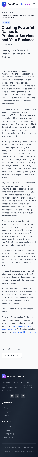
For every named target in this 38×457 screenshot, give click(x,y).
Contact (6, 430)
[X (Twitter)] (17, 396)
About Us (7, 426)
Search (6, 415)
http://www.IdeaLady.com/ (24, 332)
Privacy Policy (8, 434)
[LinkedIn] (23, 396)
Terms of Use (8, 437)
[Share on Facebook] (14, 349)
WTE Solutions (13, 451)
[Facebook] (12, 396)
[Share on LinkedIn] (18, 349)
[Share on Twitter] (9, 349)
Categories (7, 411)
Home (5, 408)
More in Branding (11, 355)
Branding (6, 22)
